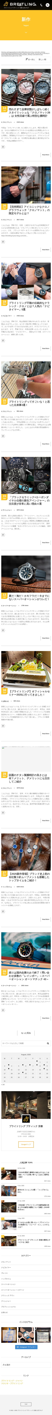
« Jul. (3, 1084)
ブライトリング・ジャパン (12, 1381)
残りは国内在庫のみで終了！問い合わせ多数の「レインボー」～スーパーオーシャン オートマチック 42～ (29, 976)
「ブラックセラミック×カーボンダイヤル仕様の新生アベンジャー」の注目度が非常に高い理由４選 (29, 500)
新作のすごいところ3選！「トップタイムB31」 (33, 1191)
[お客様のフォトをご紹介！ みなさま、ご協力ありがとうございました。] (26, 1335)
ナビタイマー (7, 316)
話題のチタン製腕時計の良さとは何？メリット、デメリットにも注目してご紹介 (29, 778)
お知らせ (6, 701)
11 (11, 1070)
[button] (47, 5)
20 (26, 1073)
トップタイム (7, 887)
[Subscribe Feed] (35, 5)
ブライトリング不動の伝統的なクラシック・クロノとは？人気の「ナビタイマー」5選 (29, 306)
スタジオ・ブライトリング (12, 1383)
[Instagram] (30, 5)
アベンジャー (7, 510)
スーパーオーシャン (9, 606)
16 (47, 1070)
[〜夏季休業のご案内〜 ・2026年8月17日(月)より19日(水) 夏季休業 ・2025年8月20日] (9, 1335)
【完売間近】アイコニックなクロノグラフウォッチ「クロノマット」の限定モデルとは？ (29, 210)
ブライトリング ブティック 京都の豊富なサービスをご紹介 (34, 1241)
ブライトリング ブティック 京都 (26, 1126)
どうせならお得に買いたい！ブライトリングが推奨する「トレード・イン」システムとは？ (33, 1224)
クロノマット (7, 122)
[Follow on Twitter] (25, 5)
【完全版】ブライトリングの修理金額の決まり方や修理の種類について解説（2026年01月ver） (33, 1207)
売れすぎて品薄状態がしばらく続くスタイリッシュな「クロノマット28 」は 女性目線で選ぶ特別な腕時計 (29, 112)
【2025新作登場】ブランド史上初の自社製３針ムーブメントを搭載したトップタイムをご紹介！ (29, 877)
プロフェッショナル (8, 1307)
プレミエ (4, 1273)
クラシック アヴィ (8, 1295)
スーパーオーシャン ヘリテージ (12, 1290)
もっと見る (26, 1033)
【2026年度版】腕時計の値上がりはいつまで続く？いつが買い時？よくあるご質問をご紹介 (33, 1174)
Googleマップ (26, 1144)
